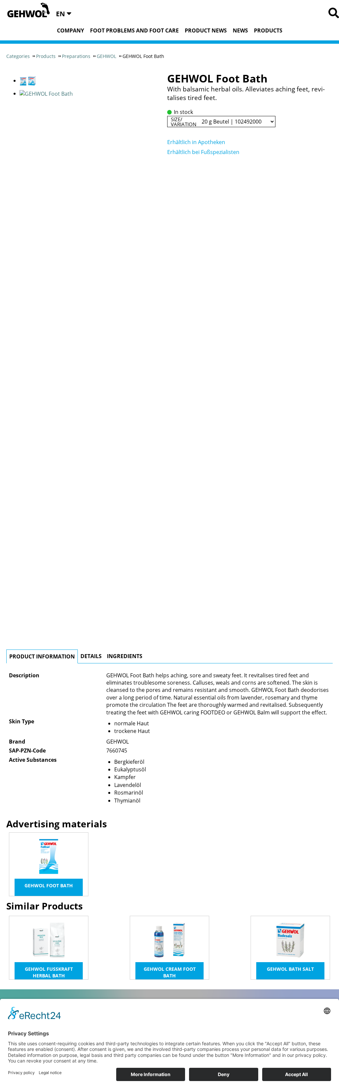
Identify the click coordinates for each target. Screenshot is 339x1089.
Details (91, 656)
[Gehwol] (26, 10)
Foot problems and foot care (134, 30)
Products (268, 30)
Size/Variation (183, 121)
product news (206, 30)
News (240, 30)
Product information (42, 656)
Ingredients (124, 656)
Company (70, 30)
